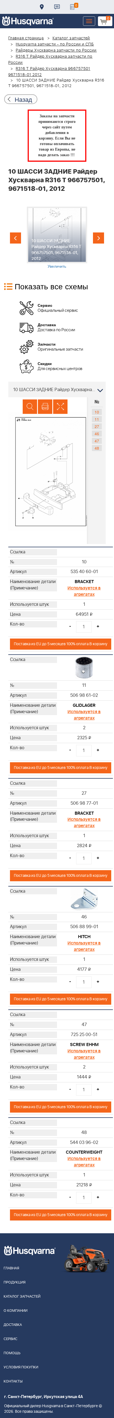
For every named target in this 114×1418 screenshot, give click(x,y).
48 (97, 448)
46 (97, 433)
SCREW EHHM (84, 1044)
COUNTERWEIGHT (84, 1152)
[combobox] (57, 389)
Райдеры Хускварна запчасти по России (56, 50)
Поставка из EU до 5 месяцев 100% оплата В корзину (60, 644)
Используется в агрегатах (84, 591)
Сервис (10, 1339)
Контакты (57, 7)
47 (97, 441)
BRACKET (84, 581)
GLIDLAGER (84, 705)
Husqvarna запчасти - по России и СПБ (55, 44)
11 (97, 419)
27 (97, 426)
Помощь (12, 1353)
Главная (11, 1268)
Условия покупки (21, 1367)
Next (98, 238)
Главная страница (26, 38)
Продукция (14, 1282)
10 (97, 412)
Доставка (42, 7)
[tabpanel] (57, 238)
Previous (15, 238)
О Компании (15, 1310)
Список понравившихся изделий (72, 7)
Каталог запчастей (71, 38)
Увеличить (57, 266)
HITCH (84, 936)
